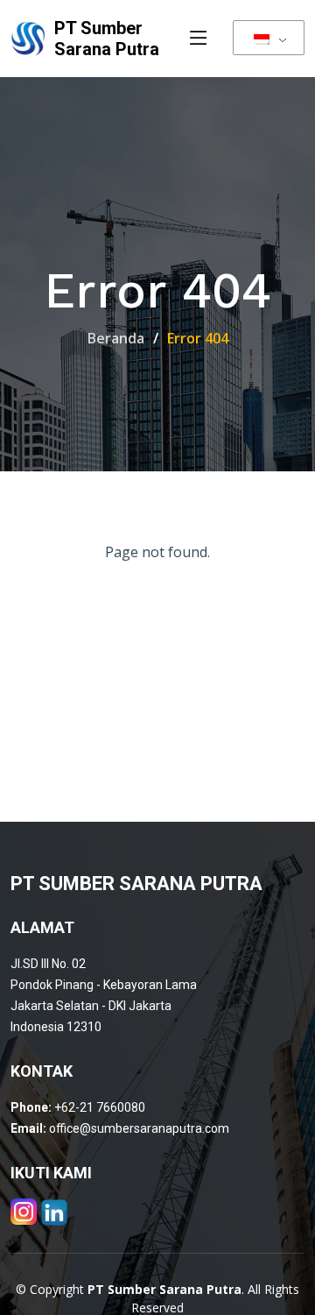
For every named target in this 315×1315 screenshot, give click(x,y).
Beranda (116, 338)
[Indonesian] (268, 37)
